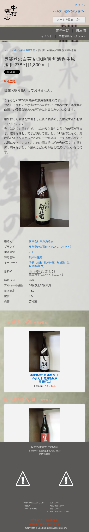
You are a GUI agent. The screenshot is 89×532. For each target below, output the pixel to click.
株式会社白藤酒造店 (24, 50)
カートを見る (69, 19)
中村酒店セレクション (72, 36)
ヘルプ (57, 11)
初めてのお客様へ (75, 11)
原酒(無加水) (36, 265)
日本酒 (81, 30)
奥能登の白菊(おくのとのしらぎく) (50, 246)
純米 (39, 262)
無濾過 (61, 262)
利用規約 (27, 506)
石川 (31, 252)
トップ (7, 50)
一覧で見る (40, 322)
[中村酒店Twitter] (66, 459)
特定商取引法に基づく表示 (33, 503)
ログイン (80, 5)
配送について (55, 509)
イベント (46, 36)
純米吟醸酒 (35, 257)
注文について (55, 503)
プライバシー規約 (30, 509)
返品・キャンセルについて (60, 512)
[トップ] (10, 12)
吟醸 (31, 262)
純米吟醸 (49, 262)
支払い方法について (57, 506)
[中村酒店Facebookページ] (22, 459)
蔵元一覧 (62, 30)
